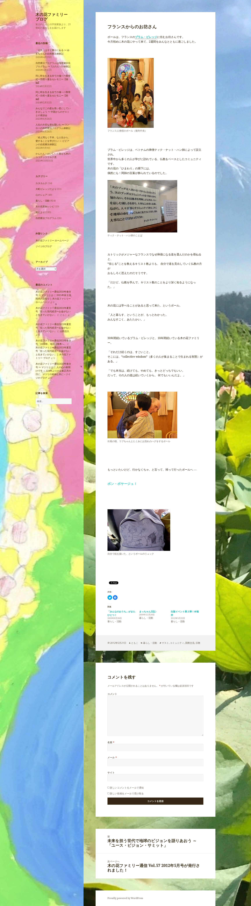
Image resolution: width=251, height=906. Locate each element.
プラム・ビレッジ (146, 37)
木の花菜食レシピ (45, 206)
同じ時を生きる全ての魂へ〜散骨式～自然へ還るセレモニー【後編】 (53, 79)
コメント (112, 693)
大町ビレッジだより (46, 189)
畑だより (40, 212)
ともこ (134, 642)
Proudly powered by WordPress (125, 898)
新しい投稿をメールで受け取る (127, 793)
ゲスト (165, 642)
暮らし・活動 (43, 200)
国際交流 (189, 642)
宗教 (198, 642)
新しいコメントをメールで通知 (127, 787)
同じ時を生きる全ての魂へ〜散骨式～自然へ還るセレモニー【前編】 (53, 95)
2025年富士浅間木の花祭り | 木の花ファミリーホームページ (53, 299)
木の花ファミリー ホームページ (52, 240)
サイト (111, 772)
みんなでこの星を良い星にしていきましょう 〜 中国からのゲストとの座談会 (53, 112)
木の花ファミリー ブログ (52, 17)
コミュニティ (177, 642)
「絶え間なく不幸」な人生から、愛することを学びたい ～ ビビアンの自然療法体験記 (53, 141)
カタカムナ (41, 183)
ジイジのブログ (44, 246)
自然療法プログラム (46, 218)
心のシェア (41, 194)
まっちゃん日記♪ (148, 611)
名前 (110, 742)
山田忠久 (64, 331)
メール (112, 757)
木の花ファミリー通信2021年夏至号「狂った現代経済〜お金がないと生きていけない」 (53, 311)
